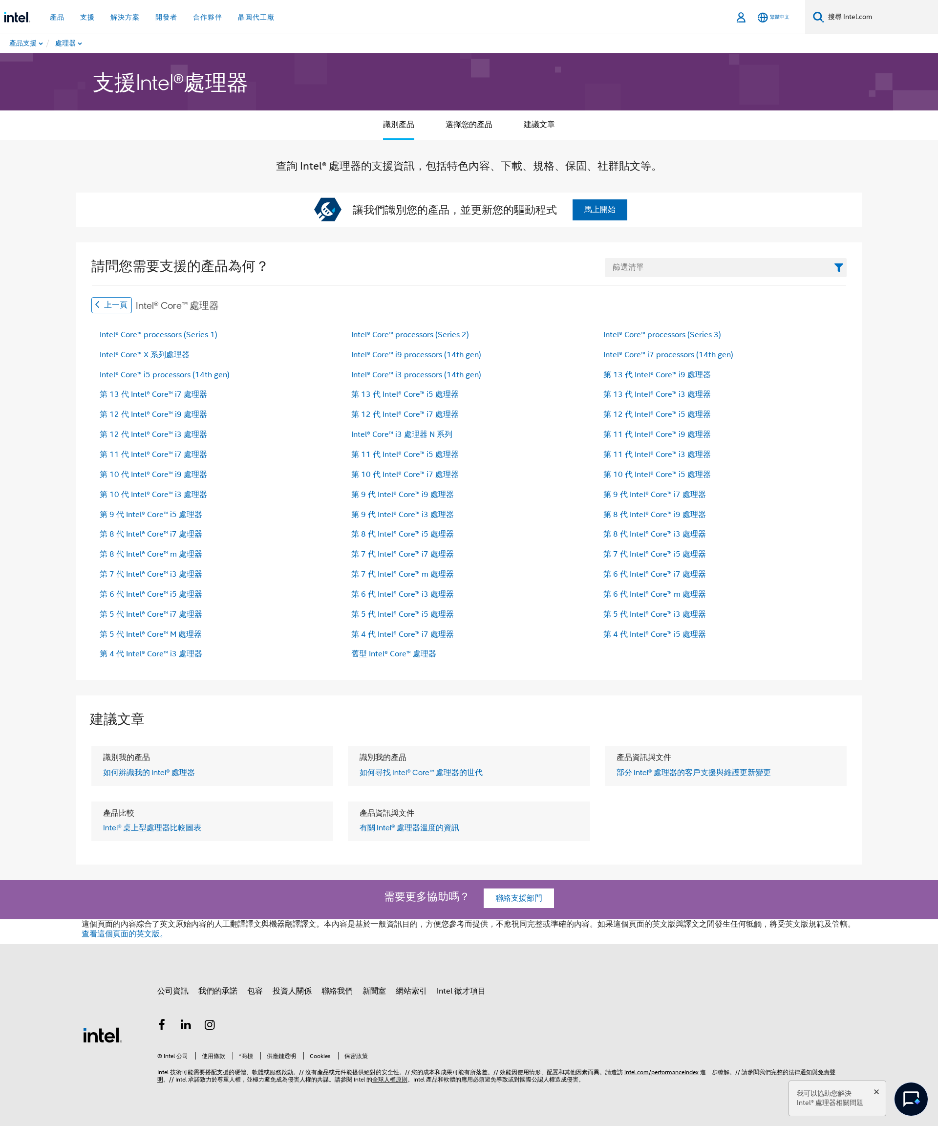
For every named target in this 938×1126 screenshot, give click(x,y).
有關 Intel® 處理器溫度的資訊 (409, 827)
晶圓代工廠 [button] (256, 17)
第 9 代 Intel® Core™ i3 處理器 (402, 515)
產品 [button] (57, 17)
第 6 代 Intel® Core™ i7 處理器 (654, 574)
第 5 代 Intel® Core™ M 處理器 (151, 634)
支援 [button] (87, 17)
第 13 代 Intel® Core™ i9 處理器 (657, 375)
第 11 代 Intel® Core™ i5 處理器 (405, 454)
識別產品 (398, 125)
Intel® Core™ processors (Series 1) (158, 335)
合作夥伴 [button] (207, 17)
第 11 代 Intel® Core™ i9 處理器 (657, 434)
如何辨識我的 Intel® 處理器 (149, 772)
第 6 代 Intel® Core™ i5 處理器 (151, 594)
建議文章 (539, 125)
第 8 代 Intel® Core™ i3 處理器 (654, 534)
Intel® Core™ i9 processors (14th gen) (416, 355)
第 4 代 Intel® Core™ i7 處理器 (402, 634)
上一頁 (115, 305)
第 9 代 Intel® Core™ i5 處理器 (151, 515)
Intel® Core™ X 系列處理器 (145, 355)
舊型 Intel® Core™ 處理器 (393, 654)
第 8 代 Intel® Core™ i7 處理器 (151, 534)
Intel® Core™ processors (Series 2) (410, 335)
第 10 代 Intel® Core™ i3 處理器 (153, 494)
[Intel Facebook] (161, 1026)
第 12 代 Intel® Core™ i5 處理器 (657, 414)
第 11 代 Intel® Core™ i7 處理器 (153, 454)
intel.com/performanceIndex (661, 1072)
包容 (255, 991)
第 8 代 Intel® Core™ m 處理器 (151, 554)
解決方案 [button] (125, 17)
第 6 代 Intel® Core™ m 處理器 (654, 594)
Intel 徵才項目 (461, 991)
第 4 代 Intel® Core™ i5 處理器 (654, 634)
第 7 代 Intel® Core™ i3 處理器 (151, 574)
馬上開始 (600, 210)
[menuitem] (103, 43)
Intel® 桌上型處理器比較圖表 (152, 827)
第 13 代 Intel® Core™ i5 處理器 (405, 394)
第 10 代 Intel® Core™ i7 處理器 (405, 474)
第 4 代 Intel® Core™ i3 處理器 (151, 654)
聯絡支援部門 (518, 898)
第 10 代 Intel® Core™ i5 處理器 (657, 474)
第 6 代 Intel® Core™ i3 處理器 (402, 594)
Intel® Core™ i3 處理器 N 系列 (401, 434)
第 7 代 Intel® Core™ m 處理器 (402, 574)
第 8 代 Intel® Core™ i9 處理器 (654, 515)
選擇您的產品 (469, 125)
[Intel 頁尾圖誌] (102, 1034)
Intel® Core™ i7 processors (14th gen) (668, 355)
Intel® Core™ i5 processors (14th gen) (165, 375)
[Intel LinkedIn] (186, 1026)
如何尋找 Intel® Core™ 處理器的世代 (421, 772)
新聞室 (374, 991)
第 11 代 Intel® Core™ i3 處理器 (657, 454)
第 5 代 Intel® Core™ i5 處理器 (402, 614)
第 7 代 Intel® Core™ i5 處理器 (654, 554)
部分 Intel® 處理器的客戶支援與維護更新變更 (694, 772)
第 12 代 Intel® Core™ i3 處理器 (153, 434)
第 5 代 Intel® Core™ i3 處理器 (654, 614)
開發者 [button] (166, 17)
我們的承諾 (217, 991)
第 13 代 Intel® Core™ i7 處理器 (153, 394)
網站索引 (411, 991)
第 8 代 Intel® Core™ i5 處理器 (402, 534)
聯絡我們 (337, 991)
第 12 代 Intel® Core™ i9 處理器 (153, 414)
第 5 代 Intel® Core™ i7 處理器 (151, 614)
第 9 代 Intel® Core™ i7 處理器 (654, 494)
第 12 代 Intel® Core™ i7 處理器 (405, 414)
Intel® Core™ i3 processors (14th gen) (416, 375)
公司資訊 (173, 991)
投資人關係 (292, 991)
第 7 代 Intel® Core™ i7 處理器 (402, 554)
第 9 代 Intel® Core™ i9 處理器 (402, 494)
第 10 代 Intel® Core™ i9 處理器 (153, 474)
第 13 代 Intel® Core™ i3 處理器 (657, 394)
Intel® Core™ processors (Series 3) (662, 335)
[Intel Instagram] (210, 1026)
